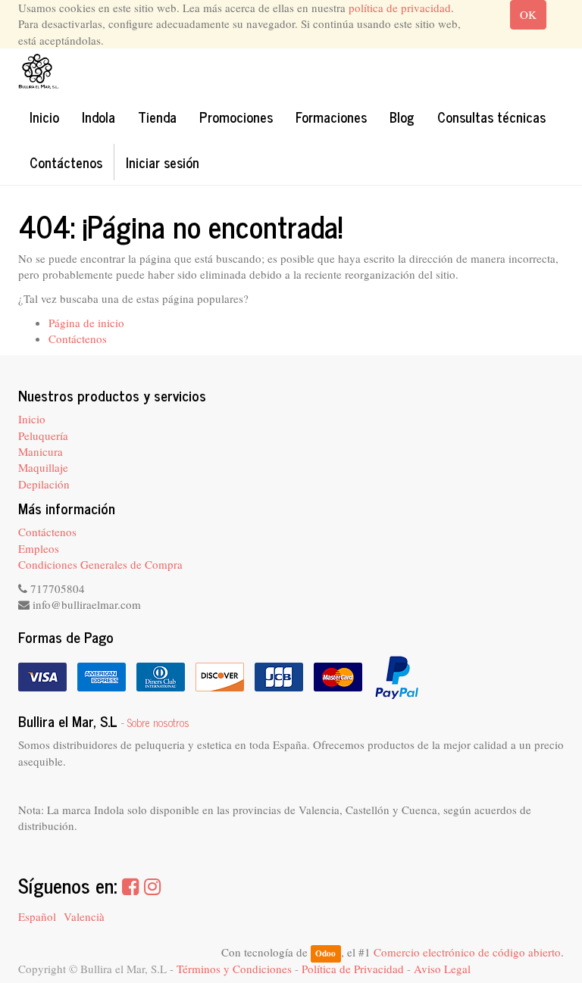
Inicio (31, 418)
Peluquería (43, 435)
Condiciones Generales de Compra (100, 564)
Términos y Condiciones (234, 968)
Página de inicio (86, 322)
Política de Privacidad (353, 968)
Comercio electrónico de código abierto (467, 952)
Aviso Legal (442, 968)
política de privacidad (400, 7)
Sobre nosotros (158, 722)
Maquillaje (43, 467)
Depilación (44, 483)
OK (528, 14)
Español (37, 916)
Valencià (84, 916)
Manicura (40, 451)
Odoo (325, 953)
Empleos (38, 548)
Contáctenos (77, 338)
